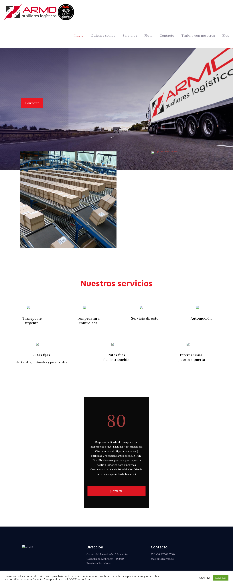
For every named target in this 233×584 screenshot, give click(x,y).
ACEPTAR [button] (220, 577)
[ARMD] (39, 12)
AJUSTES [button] (204, 577)
